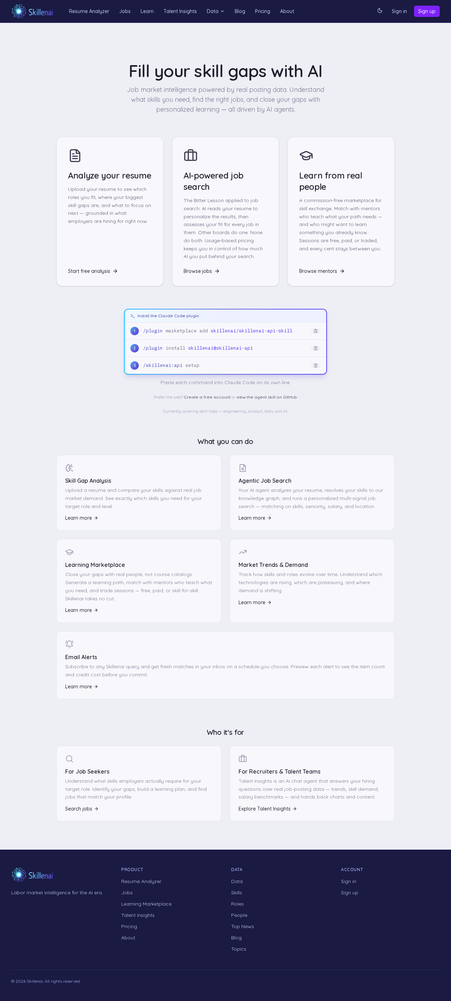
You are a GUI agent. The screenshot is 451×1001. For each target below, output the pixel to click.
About (287, 11)
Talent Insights (180, 11)
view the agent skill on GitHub (266, 397)
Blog (240, 11)
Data (212, 11)
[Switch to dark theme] (380, 11)
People (239, 915)
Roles (237, 904)
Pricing (262, 11)
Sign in (399, 11)
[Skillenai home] (32, 11)
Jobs (125, 11)
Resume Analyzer (89, 11)
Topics (238, 949)
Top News (242, 926)
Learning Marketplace (146, 904)
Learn (147, 11)
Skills (236, 892)
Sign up (426, 11)
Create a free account (207, 397)
